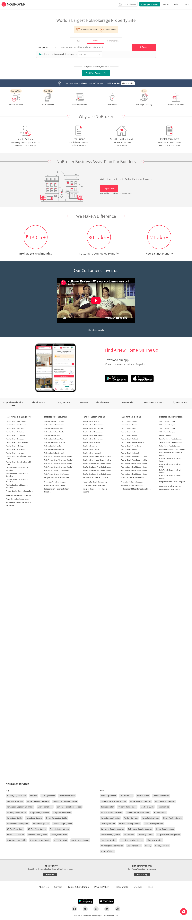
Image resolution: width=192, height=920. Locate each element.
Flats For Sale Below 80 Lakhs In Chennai (97, 470)
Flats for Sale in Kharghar (53, 446)
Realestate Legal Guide (16, 840)
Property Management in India (113, 801)
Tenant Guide (163, 807)
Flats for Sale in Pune (131, 416)
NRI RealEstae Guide (15, 829)
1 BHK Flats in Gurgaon (167, 421)
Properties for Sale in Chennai (95, 477)
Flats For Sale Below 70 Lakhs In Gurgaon (170, 465)
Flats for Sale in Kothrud (129, 439)
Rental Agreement (108, 795)
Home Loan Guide (14, 818)
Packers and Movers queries (138, 812)
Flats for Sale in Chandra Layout (17, 442)
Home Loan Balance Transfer (65, 801)
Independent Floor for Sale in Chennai (95, 490)
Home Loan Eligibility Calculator (20, 807)
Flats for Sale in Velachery (91, 421)
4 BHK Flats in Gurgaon (167, 432)
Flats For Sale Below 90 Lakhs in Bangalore (17, 486)
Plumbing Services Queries (112, 845)
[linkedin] (106, 908)
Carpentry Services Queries (168, 834)
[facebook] (74, 908)
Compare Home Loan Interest (69, 807)
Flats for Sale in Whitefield (15, 432)
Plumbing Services (154, 840)
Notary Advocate (162, 845)
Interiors (33, 795)
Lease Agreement (134, 845)
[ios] (106, 901)
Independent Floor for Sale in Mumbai (56, 490)
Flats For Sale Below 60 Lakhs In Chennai (97, 463)
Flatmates (72, 54)
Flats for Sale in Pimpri (129, 449)
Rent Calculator (107, 807)
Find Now (50, 874)
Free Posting (142, 874)
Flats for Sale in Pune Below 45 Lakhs (134, 456)
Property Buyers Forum (16, 812)
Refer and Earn (143, 795)
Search (145, 47)
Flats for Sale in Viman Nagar (131, 446)
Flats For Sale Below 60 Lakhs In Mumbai (58, 456)
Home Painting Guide (150, 818)
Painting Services (131, 818)
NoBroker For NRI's (67, 795)
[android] (85, 901)
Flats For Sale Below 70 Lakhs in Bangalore (17, 474)
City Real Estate (179, 402)
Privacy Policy (101, 886)
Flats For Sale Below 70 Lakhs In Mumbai (58, 460)
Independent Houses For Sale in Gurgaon (170, 454)
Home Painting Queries (172, 818)
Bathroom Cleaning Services (112, 829)
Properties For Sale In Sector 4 (169, 490)
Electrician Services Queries (131, 840)
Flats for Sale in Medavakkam (93, 439)
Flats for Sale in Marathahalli (16, 425)
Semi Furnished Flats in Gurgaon (170, 442)
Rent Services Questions (165, 801)
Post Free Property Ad (96, 73)
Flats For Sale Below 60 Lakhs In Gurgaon (170, 459)
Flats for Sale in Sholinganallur (93, 435)
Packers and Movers (161, 795)
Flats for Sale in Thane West (53, 439)
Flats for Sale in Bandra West (54, 453)
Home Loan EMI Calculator (38, 801)
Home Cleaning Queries (110, 834)
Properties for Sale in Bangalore (19, 491)
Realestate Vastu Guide (59, 829)
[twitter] (85, 908)
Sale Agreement (48, 795)
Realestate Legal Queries (40, 840)
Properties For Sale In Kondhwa (132, 485)
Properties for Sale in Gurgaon (172, 481)
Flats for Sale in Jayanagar (15, 453)
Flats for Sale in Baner (128, 428)
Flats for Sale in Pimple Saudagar (132, 442)
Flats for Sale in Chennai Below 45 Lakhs (97, 456)
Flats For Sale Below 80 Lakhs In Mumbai (58, 463)
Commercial (128, 402)
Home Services (160, 812)
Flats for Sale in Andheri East (54, 425)
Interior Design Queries (62, 823)
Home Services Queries (110, 818)
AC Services (129, 834)
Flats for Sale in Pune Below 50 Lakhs (134, 460)
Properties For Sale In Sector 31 (170, 486)
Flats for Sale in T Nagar (91, 449)
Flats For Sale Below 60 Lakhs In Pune (134, 463)
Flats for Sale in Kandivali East (54, 449)
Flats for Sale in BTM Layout (15, 449)
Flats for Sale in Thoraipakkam (93, 432)
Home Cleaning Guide (165, 829)
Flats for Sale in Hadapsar (130, 432)
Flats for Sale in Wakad (129, 421)
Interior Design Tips (41, 823)
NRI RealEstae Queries (37, 829)
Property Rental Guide (127, 807)
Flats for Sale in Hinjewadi (130, 453)
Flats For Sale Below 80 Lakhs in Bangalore (17, 480)
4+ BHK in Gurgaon (165, 435)
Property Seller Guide (62, 812)
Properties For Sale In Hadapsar (132, 482)
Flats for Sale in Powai (52, 435)
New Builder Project (15, 801)
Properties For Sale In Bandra (54, 485)
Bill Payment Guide (59, 834)
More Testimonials (96, 330)
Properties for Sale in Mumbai (56, 477)
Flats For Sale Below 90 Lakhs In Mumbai (58, 467)
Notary (148, 845)
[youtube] (117, 908)
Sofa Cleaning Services (153, 823)
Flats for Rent (38, 402)
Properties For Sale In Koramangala (18, 495)
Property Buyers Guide (39, 812)
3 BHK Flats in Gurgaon (167, 428)
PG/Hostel (59, 54)
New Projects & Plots (153, 402)
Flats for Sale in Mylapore (91, 442)
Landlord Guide (147, 807)
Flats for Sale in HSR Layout (15, 428)
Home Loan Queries (34, 818)
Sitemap (138, 886)
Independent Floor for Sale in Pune (136, 489)
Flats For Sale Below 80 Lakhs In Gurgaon (170, 471)
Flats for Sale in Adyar (90, 446)
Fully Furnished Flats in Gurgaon (170, 439)
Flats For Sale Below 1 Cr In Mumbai (56, 470)
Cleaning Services (108, 823)
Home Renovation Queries (18, 823)
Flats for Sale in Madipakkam (93, 428)
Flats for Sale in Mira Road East (54, 442)
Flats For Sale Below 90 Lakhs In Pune (134, 474)
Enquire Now (109, 188)
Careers (58, 886)
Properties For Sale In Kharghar (55, 482)
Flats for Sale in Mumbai (55, 416)
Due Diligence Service (80, 840)
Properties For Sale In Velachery (94, 485)
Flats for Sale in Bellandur (15, 439)
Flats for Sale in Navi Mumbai (54, 432)
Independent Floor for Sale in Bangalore (18, 504)
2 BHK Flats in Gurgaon (167, 425)
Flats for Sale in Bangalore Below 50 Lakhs (18, 463)
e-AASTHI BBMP (60, 840)
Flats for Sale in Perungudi (92, 453)
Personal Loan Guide (15, 834)
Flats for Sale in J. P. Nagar (15, 446)
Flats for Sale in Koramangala (16, 421)
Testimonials (121, 886)
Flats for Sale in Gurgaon (171, 416)
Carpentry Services (145, 834)
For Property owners (149, 4)
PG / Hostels (64, 402)
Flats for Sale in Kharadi (129, 425)
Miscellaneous (102, 402)
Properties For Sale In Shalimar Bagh (95, 482)
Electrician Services (108, 840)
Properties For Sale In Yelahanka (17, 499)
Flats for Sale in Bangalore (18, 416)
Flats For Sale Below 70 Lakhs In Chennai (97, 467)
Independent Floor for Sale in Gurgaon (173, 449)
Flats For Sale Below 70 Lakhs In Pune (134, 467)
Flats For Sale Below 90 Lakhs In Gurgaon (170, 477)
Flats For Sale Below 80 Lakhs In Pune (134, 470)
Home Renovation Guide (56, 818)
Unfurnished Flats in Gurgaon (169, 446)
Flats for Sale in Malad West (53, 428)
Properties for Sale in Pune (132, 477)
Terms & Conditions (78, 886)
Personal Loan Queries (37, 834)
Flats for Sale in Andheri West (54, 421)
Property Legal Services (16, 795)
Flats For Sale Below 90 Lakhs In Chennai (97, 474)
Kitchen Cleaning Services (129, 823)
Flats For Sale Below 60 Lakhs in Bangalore (17, 469)
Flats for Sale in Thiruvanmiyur (93, 425)
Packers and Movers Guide (111, 812)
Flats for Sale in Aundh (129, 435)
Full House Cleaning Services (140, 829)
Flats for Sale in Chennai (94, 416)
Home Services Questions (140, 801)
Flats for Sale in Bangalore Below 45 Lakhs (18, 457)
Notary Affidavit (107, 851)
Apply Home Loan (45, 807)
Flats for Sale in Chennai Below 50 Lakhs (97, 460)
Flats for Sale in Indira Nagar (15, 435)
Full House (46, 54)
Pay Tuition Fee (126, 795)
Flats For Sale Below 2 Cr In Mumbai (56, 474)
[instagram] (96, 908)
